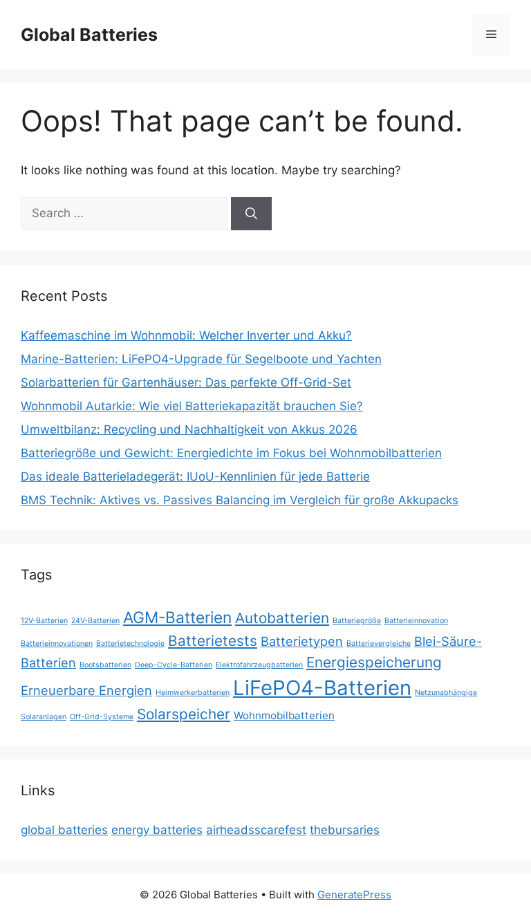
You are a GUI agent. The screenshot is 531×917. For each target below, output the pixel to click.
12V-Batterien (44, 620)
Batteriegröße (357, 620)
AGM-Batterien (177, 617)
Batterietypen (302, 641)
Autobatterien (282, 618)
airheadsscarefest (256, 830)
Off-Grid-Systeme (101, 716)
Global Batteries (89, 34)
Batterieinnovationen (57, 643)
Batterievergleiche (378, 643)
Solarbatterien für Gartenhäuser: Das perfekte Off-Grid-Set (186, 382)
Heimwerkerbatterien (193, 692)
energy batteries (157, 830)
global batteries (64, 830)
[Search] (251, 213)
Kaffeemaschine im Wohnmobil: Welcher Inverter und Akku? (186, 335)
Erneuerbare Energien (86, 690)
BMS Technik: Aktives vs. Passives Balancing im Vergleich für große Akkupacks (239, 500)
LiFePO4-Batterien (322, 688)
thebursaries (345, 830)
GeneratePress (354, 894)
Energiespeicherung (374, 662)
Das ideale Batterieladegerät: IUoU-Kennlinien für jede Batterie (195, 476)
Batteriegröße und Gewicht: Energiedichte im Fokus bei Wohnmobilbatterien (231, 453)
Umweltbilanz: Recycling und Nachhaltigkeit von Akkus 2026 (189, 429)
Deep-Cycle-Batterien (173, 664)
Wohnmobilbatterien (284, 715)
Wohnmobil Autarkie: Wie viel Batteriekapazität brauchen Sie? (192, 406)
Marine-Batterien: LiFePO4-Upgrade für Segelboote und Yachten (201, 359)
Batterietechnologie (130, 643)
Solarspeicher (183, 714)
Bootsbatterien (105, 664)
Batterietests (212, 640)
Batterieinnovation (416, 620)
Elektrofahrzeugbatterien (259, 664)
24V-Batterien (95, 620)
